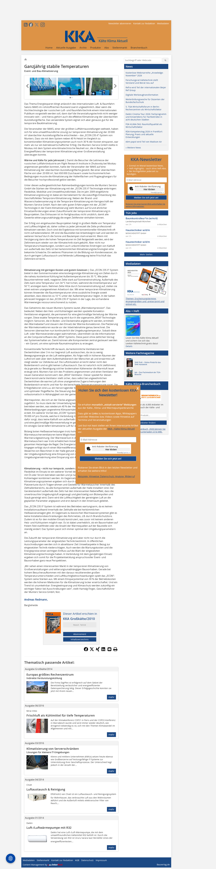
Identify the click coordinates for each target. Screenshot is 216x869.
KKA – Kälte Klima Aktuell (121, 428)
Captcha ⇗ (123, 453)
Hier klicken (111, 449)
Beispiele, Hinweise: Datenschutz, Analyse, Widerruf (106, 476)
